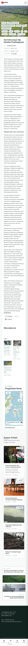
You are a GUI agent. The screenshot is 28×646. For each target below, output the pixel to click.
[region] (14, 408)
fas (22, 31)
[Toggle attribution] (21, 422)
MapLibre (8, 424)
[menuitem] (4, 641)
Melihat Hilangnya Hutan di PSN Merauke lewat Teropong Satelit (8, 369)
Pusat (8, 392)
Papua (24, 25)
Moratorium (4, 34)
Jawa (9, 22)
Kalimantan (15, 22)
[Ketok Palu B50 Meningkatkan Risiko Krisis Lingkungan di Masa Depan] (8, 342)
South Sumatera (21, 34)
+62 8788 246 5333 (9, 619)
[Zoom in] (21, 393)
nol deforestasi (12, 34)
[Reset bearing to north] (21, 397)
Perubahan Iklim (6, 28)
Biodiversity (4, 31)
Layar (20, 400)
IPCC (26, 31)
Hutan (3, 22)
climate (11, 31)
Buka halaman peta (9, 427)
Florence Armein (11, 45)
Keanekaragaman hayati (8, 25)
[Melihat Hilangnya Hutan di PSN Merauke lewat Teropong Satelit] (8, 363)
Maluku (19, 25)
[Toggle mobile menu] (25, 2)
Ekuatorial (17, 31)
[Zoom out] (21, 395)
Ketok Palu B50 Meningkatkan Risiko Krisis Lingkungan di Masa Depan (7, 348)
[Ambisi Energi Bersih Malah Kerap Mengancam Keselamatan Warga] (17, 343)
